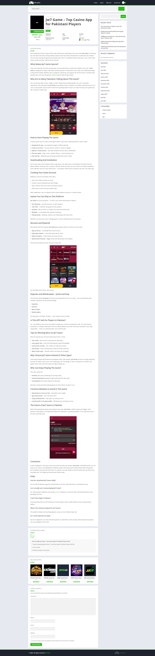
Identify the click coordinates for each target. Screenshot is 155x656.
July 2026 (103, 67)
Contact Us (117, 3)
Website (32, 633)
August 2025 (104, 94)
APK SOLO (47, 653)
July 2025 (103, 97)
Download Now (39, 536)
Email (32, 626)
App (103, 117)
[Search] (121, 9)
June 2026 (103, 70)
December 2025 (105, 80)
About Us (108, 3)
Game (101, 3)
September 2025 (105, 90)
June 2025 (103, 101)
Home (95, 3)
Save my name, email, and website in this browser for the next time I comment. (53, 641)
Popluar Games (106, 110)
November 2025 (105, 84)
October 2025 (104, 87)
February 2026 (104, 73)
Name (32, 618)
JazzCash (57, 492)
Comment (33, 597)
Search (123, 16)
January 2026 (104, 77)
